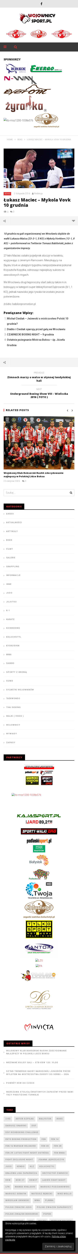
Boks (7, 193)
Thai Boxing (13, 707)
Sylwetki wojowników (20, 690)
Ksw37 (33, 1180)
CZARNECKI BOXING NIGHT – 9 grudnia (30, 334)
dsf (34, 1125)
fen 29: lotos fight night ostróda (27, 1153)
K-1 (8, 610)
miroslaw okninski (17, 1200)
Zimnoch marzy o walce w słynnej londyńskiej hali (39, 377)
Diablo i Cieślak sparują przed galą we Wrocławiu (36, 329)
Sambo (10, 663)
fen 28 (57, 1146)
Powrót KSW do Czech (20, 1083)
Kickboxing (13, 628)
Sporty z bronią (16, 672)
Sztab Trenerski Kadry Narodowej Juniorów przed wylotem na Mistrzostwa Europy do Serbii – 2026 (38, 1073)
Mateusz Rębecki (41, 1194)
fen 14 (54, 1139)
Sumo (9, 681)
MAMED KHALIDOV (25, 1187)
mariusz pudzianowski (54, 1187)
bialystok (45, 1119)
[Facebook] (41, 4)
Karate (10, 619)
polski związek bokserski (21, 1214)
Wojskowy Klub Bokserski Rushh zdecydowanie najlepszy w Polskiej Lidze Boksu (33, 474)
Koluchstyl (13, 637)
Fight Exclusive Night (19, 1159)
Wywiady (11, 733)
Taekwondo (13, 698)
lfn (7, 1187)
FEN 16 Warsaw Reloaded (20, 1146)
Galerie (10, 558)
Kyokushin (12, 646)
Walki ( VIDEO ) (15, 716)
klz (32, 1166)
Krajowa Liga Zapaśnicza (21, 1173)
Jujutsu (11, 602)
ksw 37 (20, 1180)
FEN (44, 1139)
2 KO (8, 1119)
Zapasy (10, 742)
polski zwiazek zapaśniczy (54, 1207)
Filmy (9, 549)
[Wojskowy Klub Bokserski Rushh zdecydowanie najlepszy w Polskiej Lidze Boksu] (39, 442)
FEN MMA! (59, 1153)
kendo (20, 1166)
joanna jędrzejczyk (51, 1159)
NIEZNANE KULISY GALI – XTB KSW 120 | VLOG (32, 1062)
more (73, 220)
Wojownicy (13, 725)
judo (8, 1166)
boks (60, 1119)
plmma (49, 1200)
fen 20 (45, 1146)
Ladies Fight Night (53, 1180)
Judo (9, 593)
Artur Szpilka (25, 1119)
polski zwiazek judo (18, 1207)
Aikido (10, 514)
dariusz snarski (15, 1125)
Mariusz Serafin (15, 1194)
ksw (8, 1180)
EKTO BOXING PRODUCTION (20, 1139)
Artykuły (12, 531)
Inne (8, 584)
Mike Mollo (64, 1194)
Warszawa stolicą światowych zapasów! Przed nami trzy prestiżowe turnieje (39, 1093)
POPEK (47, 1214)
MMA (9, 654)
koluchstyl (46, 1166)
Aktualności (14, 522)
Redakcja (38, 193)
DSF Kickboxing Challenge (21, 1132)
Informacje (13, 575)
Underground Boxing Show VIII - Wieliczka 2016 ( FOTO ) (39, 394)
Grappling (12, 566)
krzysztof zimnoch (55, 1173)
